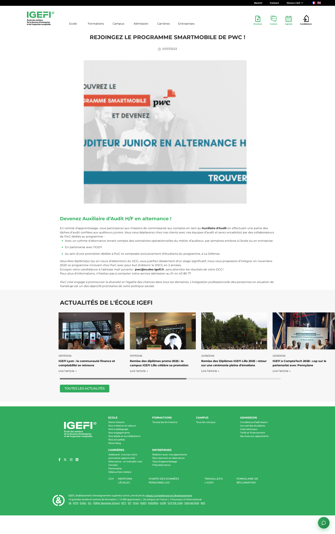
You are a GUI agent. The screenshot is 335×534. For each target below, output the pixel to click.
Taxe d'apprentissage (164, 461)
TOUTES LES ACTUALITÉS (85, 388)
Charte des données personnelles (164, 480)
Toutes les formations (164, 422)
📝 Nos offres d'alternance (299, 473)
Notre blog (114, 443)
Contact (274, 3)
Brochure (258, 24)
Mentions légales (125, 480)
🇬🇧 (319, 3)
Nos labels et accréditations (124, 436)
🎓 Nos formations (270, 473)
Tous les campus (205, 422)
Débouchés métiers (119, 471)
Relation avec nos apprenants (169, 454)
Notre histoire (116, 422)
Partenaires (115, 468)
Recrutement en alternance (168, 458)
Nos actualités (116, 439)
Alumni (258, 3)
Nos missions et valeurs (122, 425)
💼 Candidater (268, 479)
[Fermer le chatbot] (323, 412)
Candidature (306, 24)
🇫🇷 (314, 3)
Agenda (288, 24)
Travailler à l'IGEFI (214, 480)
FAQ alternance (161, 464)
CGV (111, 478)
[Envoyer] (323, 508)
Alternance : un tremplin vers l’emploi (125, 463)
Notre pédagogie (118, 429)
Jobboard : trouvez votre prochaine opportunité (122, 456)
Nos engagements (119, 432)
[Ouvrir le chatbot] (324, 523)
